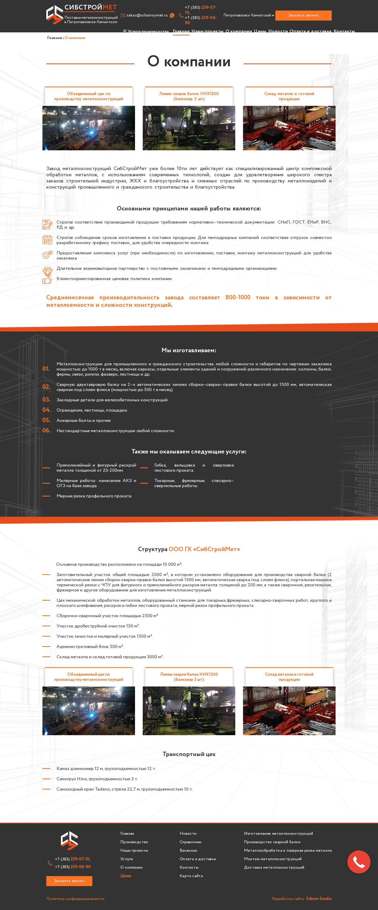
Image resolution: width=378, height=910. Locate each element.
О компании (239, 31)
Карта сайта (191, 876)
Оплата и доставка (311, 31)
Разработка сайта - (302, 899)
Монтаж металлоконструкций (273, 859)
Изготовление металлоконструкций (278, 833)
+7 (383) (201, 20)
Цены (260, 31)
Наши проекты (207, 31)
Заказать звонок (303, 15)
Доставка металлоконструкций (274, 867)
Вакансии (188, 850)
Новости (278, 31)
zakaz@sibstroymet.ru (147, 15)
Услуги (126, 859)
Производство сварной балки (272, 842)
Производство (134, 842)
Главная (181, 31)
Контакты (344, 31)
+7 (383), (201, 10)
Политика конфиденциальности (75, 899)
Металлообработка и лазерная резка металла (288, 850)
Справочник (191, 842)
